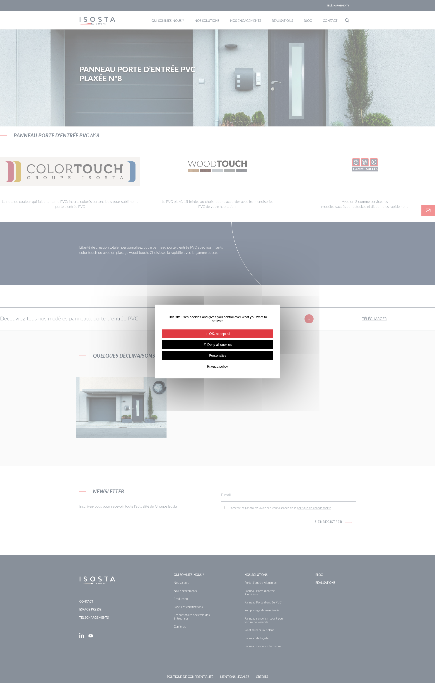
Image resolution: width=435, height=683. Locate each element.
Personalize (217, 355)
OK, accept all (219, 334)
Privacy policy (217, 366)
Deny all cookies (219, 344)
